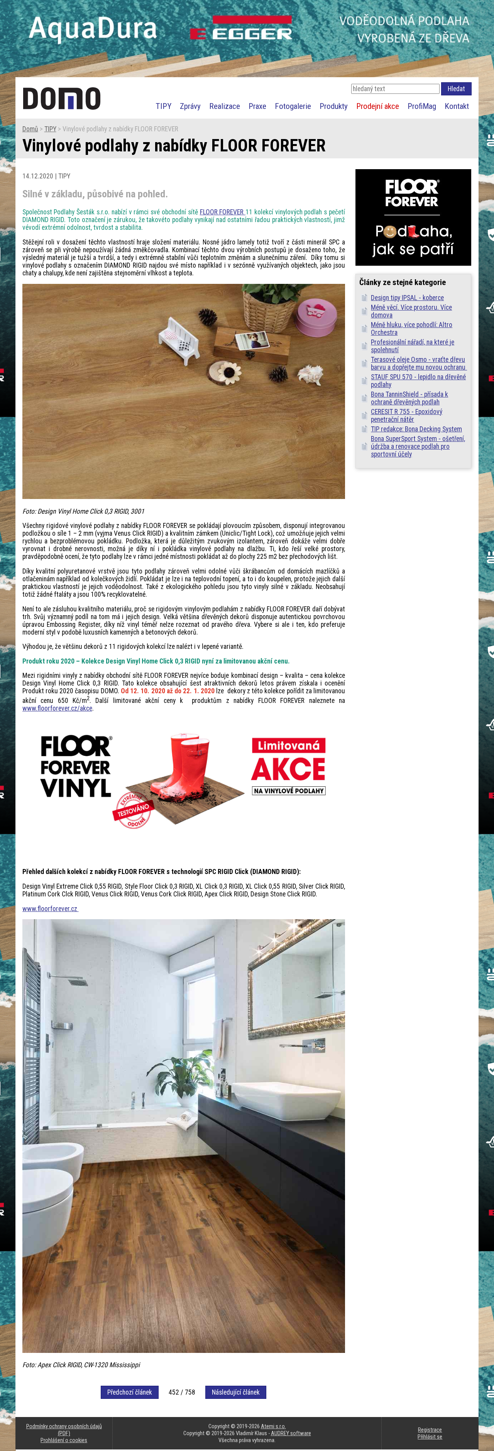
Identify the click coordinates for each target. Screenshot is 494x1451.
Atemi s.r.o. (273, 1426)
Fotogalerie (293, 106)
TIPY (163, 106)
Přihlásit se (430, 1436)
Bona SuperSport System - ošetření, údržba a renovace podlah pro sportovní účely (418, 446)
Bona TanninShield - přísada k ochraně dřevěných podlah (409, 398)
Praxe (257, 106)
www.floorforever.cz (50, 909)
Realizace (224, 106)
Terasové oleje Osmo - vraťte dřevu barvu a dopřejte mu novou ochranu (419, 363)
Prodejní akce (377, 106)
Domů (30, 129)
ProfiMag (422, 106)
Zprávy (190, 106)
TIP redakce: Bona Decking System (416, 429)
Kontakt (457, 106)
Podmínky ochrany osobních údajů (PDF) (64, 1430)
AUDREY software (291, 1433)
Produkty (334, 106)
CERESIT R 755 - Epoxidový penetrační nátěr (406, 415)
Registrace (430, 1429)
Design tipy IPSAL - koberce (407, 298)
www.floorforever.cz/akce (57, 708)
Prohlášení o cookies (64, 1440)
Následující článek (236, 1392)
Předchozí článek (129, 1392)
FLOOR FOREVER (223, 212)
